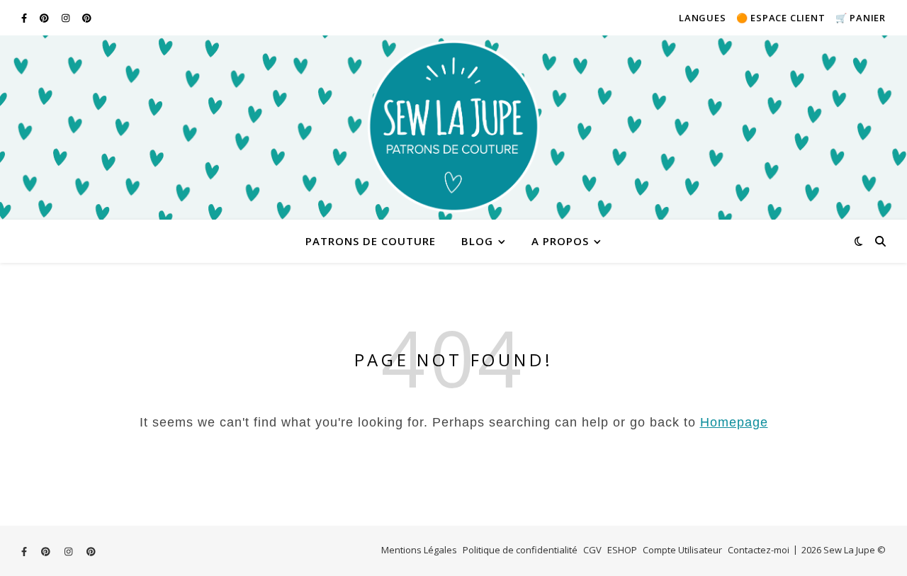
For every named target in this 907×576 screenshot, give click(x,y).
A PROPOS (560, 241)
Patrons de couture (370, 241)
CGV (592, 549)
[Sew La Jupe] (453, 127)
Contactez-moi (758, 549)
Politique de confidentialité (520, 549)
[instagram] (67, 17)
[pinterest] (45, 17)
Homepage (734, 422)
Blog (477, 241)
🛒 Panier (860, 17)
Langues (702, 17)
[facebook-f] (25, 17)
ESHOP (622, 549)
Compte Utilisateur (682, 549)
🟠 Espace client (781, 17)
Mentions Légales (419, 549)
